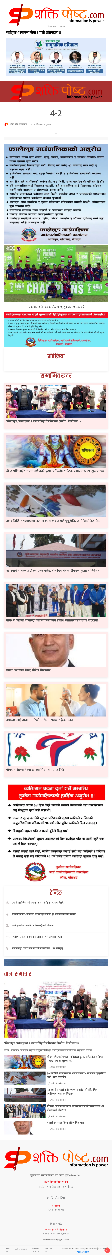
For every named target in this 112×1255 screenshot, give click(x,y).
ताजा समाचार (17, 974)
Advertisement (21, 1248)
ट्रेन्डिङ (56, 893)
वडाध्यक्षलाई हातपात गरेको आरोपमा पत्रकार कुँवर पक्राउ (40, 720)
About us (8, 1250)
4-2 (56, 113)
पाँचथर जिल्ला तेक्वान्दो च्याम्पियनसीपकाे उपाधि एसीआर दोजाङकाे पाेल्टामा (52, 620)
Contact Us (48, 1250)
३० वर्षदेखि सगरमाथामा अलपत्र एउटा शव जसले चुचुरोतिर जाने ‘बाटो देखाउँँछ (53, 521)
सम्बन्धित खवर (56, 376)
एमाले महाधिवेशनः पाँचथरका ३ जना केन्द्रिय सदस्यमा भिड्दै (38, 903)
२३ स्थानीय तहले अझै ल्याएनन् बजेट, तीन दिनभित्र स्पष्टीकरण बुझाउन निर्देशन (52, 570)
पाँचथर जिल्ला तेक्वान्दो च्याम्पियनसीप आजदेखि (35, 770)
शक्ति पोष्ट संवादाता (18, 124)
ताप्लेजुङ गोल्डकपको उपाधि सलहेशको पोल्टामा (33, 925)
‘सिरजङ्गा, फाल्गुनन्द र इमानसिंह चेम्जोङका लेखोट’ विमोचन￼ (43, 421)
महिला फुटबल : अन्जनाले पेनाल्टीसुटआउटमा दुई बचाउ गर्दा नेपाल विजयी (44, 914)
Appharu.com (83, 1252)
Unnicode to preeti (36, 1250)
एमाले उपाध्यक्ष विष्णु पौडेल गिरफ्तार (28, 670)
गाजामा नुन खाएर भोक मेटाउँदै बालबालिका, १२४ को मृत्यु (37, 948)
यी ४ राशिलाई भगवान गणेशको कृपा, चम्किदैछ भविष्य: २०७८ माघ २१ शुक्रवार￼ (55, 471)
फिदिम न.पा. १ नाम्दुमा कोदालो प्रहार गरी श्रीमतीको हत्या (37, 937)
